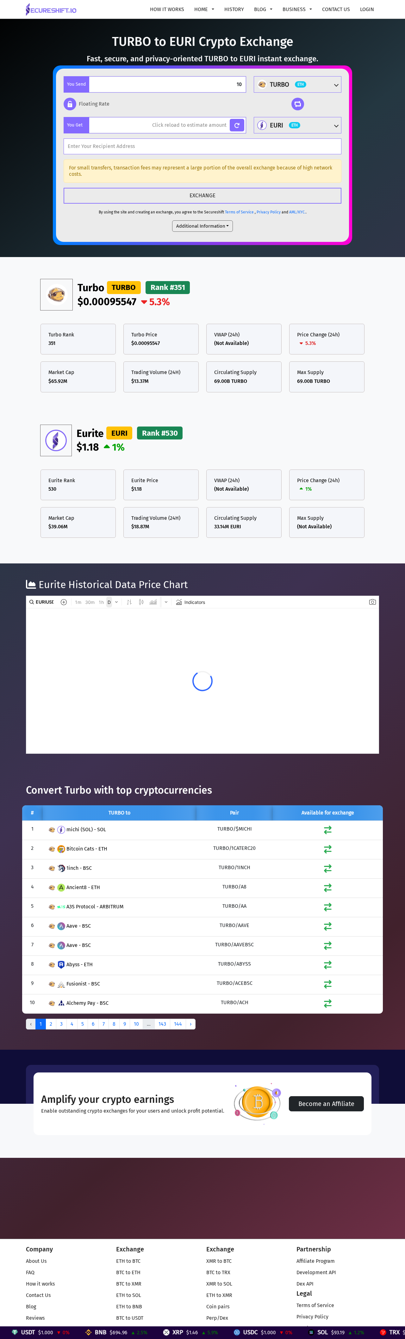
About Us (36, 1261)
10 (136, 1024)
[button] (86, 104)
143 (162, 1024)
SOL (312, 1332)
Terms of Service (239, 212)
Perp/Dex (217, 1318)
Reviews (35, 1318)
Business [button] (295, 9)
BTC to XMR (128, 1284)
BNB (90, 1332)
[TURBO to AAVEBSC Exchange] (328, 947)
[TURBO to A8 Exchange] (328, 889)
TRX (384, 1332)
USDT (18, 1332)
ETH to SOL (128, 1295)
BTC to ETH (128, 1272)
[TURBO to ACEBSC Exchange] (328, 986)
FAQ (30, 1272)
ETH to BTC (128, 1261)
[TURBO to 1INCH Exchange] (328, 870)
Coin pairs (217, 1307)
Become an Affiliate (326, 1104)
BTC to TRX (218, 1272)
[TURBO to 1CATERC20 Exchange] (328, 851)
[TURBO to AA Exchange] (328, 909)
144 (178, 1024)
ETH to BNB (129, 1307)
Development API (316, 1272)
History (234, 9)
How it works (167, 9)
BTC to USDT (129, 1318)
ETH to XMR (219, 1295)
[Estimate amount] (237, 125)
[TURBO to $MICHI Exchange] (328, 831)
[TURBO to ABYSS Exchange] (328, 966)
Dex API (305, 1284)
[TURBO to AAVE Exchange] (328, 928)
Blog (31, 1307)
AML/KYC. (297, 212)
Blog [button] (260, 9)
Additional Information (200, 226)
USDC (240, 1332)
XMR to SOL (219, 1284)
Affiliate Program (315, 1261)
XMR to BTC (219, 1261)
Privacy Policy (269, 212)
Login (367, 9)
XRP (167, 1332)
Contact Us (336, 9)
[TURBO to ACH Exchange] (328, 1005)
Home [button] (201, 9)
